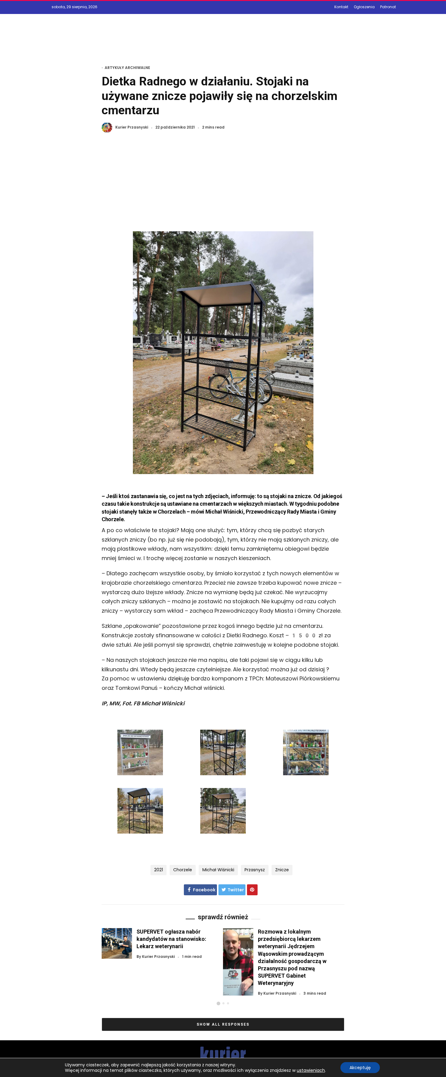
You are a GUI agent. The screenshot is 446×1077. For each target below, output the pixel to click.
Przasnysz (255, 870)
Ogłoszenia (364, 6)
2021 (158, 870)
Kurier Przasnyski (131, 127)
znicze (282, 870)
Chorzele (182, 870)
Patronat (388, 6)
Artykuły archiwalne (127, 67)
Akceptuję (360, 1068)
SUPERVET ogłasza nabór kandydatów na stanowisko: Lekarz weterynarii (171, 938)
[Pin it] (252, 889)
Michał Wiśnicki (218, 870)
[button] (218, 1003)
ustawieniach (311, 1070)
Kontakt (341, 6)
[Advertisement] (223, 185)
